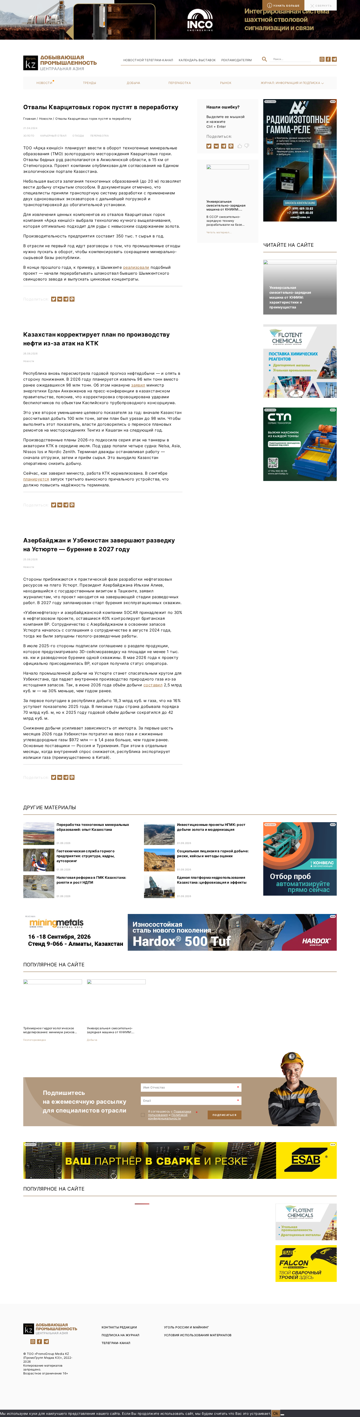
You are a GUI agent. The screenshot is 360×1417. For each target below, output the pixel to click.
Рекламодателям (236, 60)
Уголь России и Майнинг (186, 1327)
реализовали (136, 267)
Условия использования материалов (198, 1335)
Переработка (179, 83)
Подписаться (225, 1114)
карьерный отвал (53, 135)
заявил (138, 385)
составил (153, 684)
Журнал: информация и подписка (290, 83)
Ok (275, 1413)
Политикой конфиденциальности (168, 1116)
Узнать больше (286, 5)
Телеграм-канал (116, 1343)
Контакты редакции (119, 1327)
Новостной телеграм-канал (148, 60)
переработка (99, 135)
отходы (78, 135)
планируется (36, 479)
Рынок (225, 83)
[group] (52, 1010)
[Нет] (282, 1415)
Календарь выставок (197, 60)
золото (28, 135)
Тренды (89, 83)
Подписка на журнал (121, 1335)
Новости (44, 83)
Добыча (133, 83)
